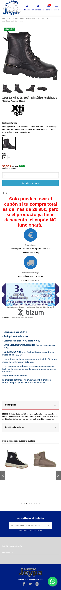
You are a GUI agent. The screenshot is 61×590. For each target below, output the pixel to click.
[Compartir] (3, 193)
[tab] (30, 405)
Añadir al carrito (32, 183)
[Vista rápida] (28, 451)
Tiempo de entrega (30, 273)
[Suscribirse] (49, 525)
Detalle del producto (14, 427)
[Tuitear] (6, 193)
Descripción (10, 405)
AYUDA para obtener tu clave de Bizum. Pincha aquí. (30, 307)
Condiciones (30, 245)
